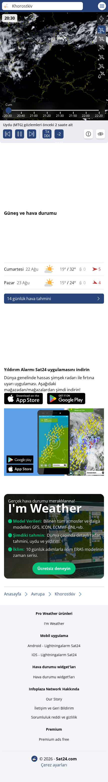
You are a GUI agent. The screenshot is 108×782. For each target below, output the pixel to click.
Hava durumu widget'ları (54, 676)
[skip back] (7, 133)
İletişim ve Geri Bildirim (54, 708)
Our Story (54, 699)
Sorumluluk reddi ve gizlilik (54, 717)
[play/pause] (19, 133)
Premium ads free (54, 739)
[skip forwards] (31, 133)
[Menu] (102, 6)
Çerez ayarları (54, 765)
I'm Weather (54, 623)
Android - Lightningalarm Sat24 (54, 645)
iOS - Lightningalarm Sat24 (54, 654)
